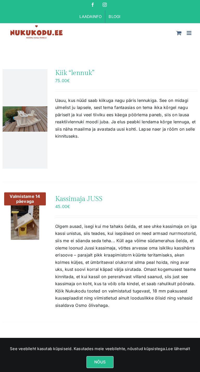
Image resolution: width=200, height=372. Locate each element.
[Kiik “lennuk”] (25, 119)
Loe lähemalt (178, 348)
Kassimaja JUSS (79, 199)
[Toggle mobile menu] (189, 33)
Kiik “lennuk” (74, 73)
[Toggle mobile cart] (179, 33)
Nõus (100, 361)
